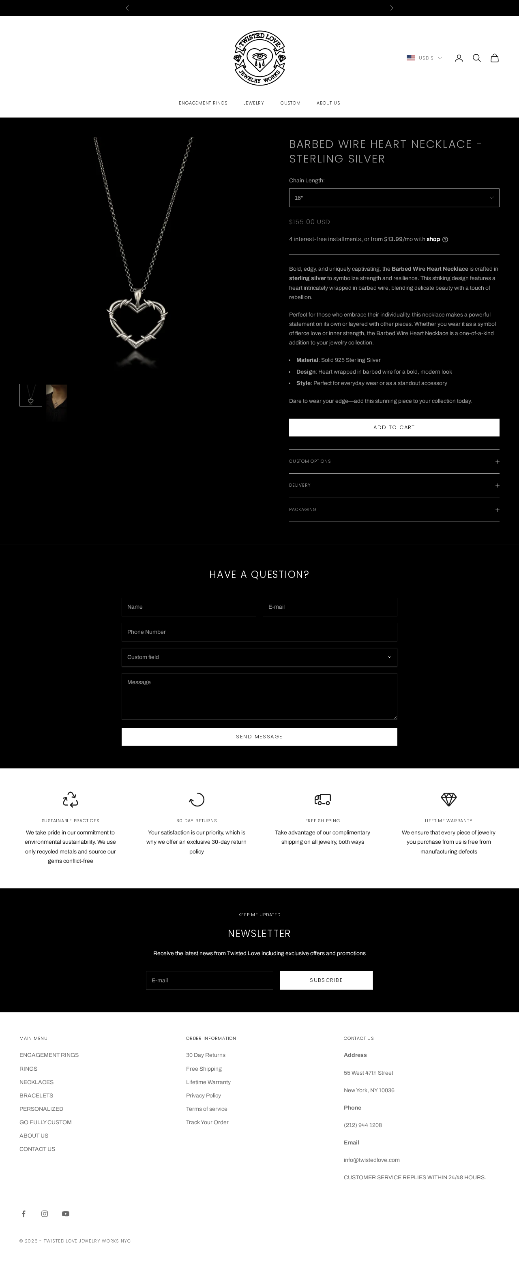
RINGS (28, 1069)
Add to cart (394, 427)
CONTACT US (37, 1149)
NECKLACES (36, 1082)
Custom (291, 103)
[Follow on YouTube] (66, 1214)
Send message (259, 736)
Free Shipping (204, 1069)
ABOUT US (33, 1136)
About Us (328, 103)
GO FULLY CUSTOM (45, 1122)
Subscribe (326, 980)
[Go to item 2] (56, 403)
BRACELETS (36, 1096)
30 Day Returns (205, 1055)
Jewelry (254, 103)
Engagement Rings (203, 103)
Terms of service (206, 1109)
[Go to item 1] (30, 395)
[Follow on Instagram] (45, 1214)
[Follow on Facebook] (23, 1214)
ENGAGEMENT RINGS (49, 1055)
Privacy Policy (203, 1096)
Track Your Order (207, 1122)
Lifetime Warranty (208, 1082)
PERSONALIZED (41, 1109)
